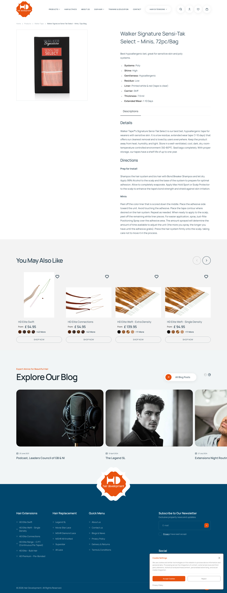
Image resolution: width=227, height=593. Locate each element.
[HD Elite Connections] (89, 295)
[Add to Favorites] (57, 276)
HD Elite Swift (26, 322)
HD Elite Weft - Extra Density (134, 322)
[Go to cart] (207, 9)
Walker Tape (39, 23)
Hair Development (32, 587)
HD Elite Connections (80, 322)
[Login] (189, 9)
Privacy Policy (158, 585)
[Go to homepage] (24, 9)
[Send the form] (206, 525)
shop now (39, 339)
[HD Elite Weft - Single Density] (188, 295)
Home (18, 23)
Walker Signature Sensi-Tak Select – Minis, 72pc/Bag (67, 23)
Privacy (166, 534)
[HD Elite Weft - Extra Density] (138, 295)
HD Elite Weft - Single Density (184, 322)
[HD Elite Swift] (39, 295)
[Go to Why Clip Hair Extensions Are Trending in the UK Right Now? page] (59, 418)
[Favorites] (198, 9)
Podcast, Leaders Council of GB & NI (40, 458)
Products (27, 23)
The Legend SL (115, 458)
